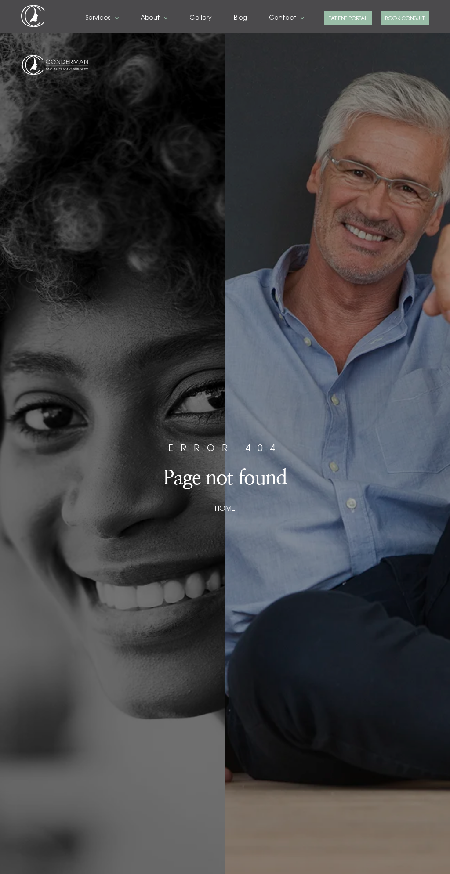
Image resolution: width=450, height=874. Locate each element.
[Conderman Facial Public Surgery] (33, 16)
